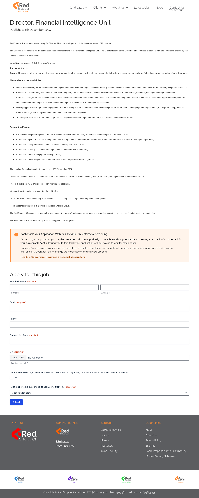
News (159, 7)
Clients (98, 7)
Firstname (14, 293)
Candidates (76, 7)
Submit (16, 402)
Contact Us (177, 7)
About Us (118, 7)
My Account (177, 10)
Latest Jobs (142, 7)
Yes (17, 377)
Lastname (105, 293)
